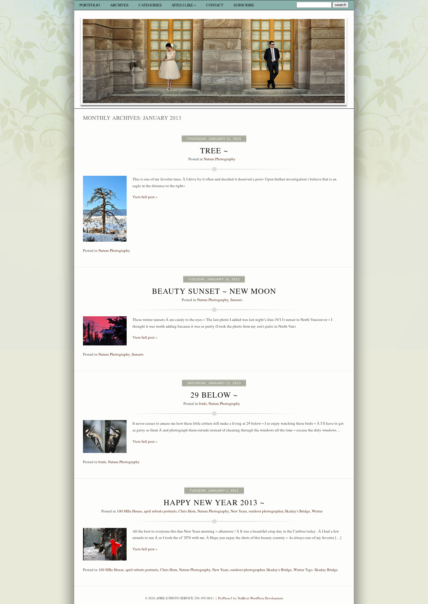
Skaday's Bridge (297, 511)
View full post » (145, 196)
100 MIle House (129, 511)
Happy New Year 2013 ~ (214, 502)
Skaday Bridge (326, 569)
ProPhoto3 (225, 598)
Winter (317, 511)
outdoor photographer (266, 511)
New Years (239, 511)
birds (203, 403)
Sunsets (236, 299)
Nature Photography (220, 158)
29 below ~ (214, 394)
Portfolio (89, 5)
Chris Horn (187, 511)
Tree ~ (214, 150)
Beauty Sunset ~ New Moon (214, 291)
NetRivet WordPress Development (260, 598)
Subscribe (244, 5)
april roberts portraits (160, 511)
